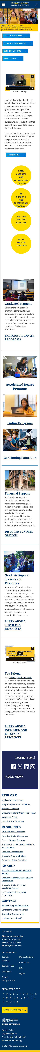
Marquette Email (26, 957)
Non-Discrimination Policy (14, 1037)
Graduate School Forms (12, 851)
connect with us (12, 51)
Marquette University (20, 3)
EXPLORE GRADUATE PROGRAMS (19, 337)
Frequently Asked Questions (14, 860)
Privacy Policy (8, 1030)
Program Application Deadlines (16, 804)
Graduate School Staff (12, 918)
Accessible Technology (12, 1040)
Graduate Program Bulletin (14, 856)
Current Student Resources (14, 840)
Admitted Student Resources (15, 836)
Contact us (7, 971)
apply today (10, 58)
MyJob (22, 973)
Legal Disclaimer (9, 1033)
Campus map (8, 966)
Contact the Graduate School (15, 910)
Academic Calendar (10, 808)
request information (15, 43)
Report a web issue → (14, 1010)
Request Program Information (15, 905)
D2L (21, 968)
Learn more (13, 154)
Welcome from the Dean (13, 821)
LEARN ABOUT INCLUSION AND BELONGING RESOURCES (16, 732)
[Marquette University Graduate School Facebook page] (13, 768)
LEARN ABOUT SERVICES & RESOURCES (15, 625)
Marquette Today (9, 817)
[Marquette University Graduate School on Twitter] (20, 768)
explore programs (13, 35)
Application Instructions (12, 800)
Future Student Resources (13, 831)
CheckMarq (24, 962)
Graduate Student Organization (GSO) (19, 813)
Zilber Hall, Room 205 (11, 939)
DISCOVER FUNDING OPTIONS (19, 533)
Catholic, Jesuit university (20, 677)
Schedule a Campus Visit (13, 914)
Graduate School (20, 5)
